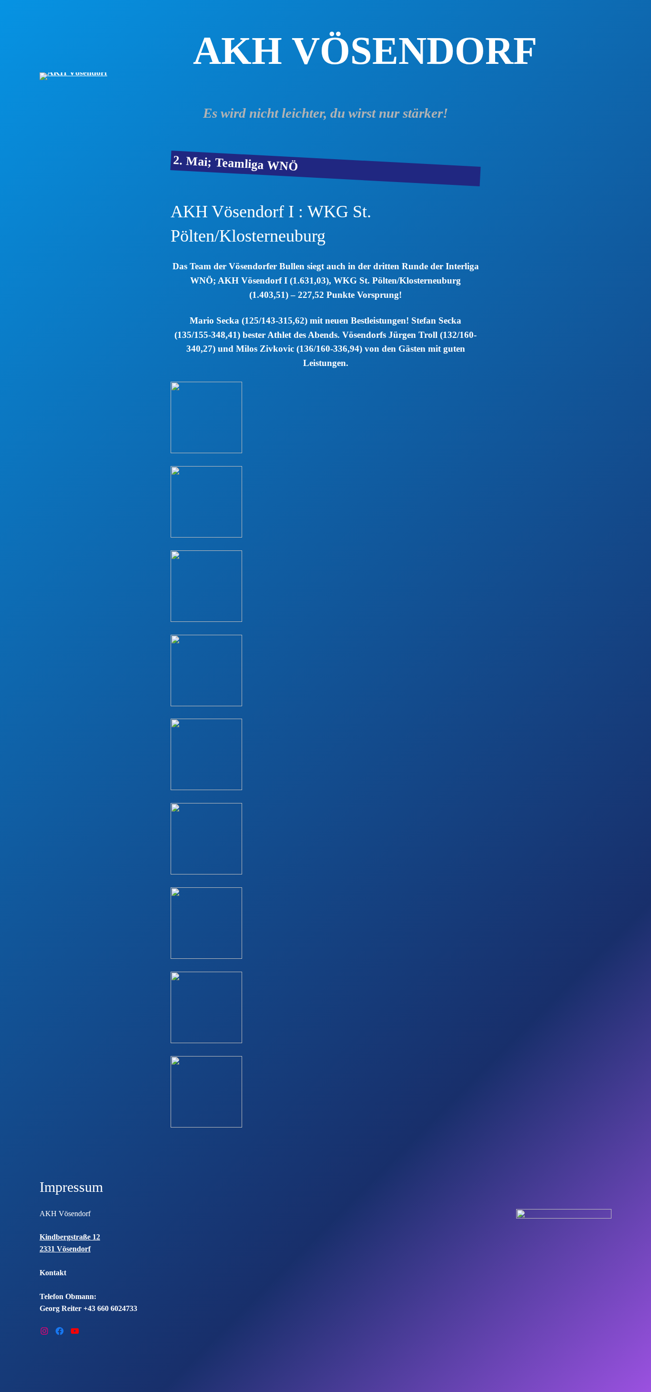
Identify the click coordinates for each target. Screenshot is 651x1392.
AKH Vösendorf (65, 1213)
